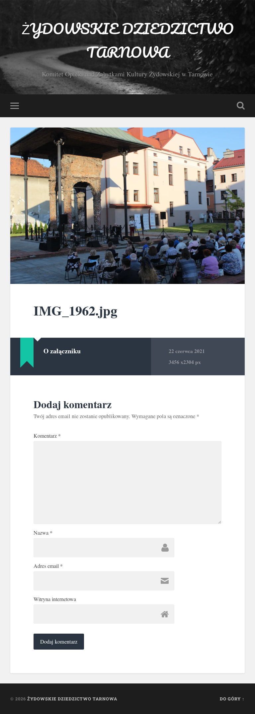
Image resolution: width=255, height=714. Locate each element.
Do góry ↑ (232, 698)
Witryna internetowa (55, 599)
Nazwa (43, 532)
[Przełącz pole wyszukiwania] (241, 105)
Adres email (48, 566)
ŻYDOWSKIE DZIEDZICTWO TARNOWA (127, 40)
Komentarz (47, 435)
